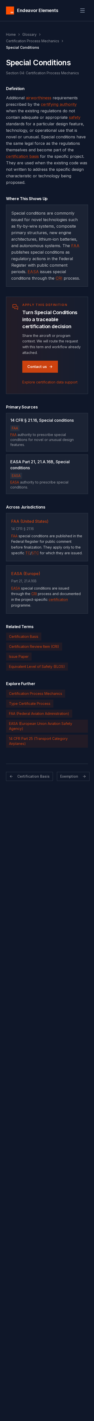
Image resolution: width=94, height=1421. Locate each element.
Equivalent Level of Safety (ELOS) (37, 666)
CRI (59, 278)
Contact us (37, 366)
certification (58, 599)
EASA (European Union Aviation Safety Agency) (40, 726)
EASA (33, 271)
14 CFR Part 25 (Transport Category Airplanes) (38, 741)
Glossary (29, 34)
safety (74, 117)
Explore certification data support (49, 382)
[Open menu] (82, 10)
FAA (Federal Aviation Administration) (39, 713)
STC (35, 553)
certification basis (22, 156)
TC (27, 553)
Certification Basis (23, 636)
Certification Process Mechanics (32, 41)
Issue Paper (19, 656)
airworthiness (38, 97)
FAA (75, 245)
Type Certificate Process (29, 703)
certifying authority (59, 104)
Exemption (69, 776)
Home (11, 34)
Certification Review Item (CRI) (34, 646)
